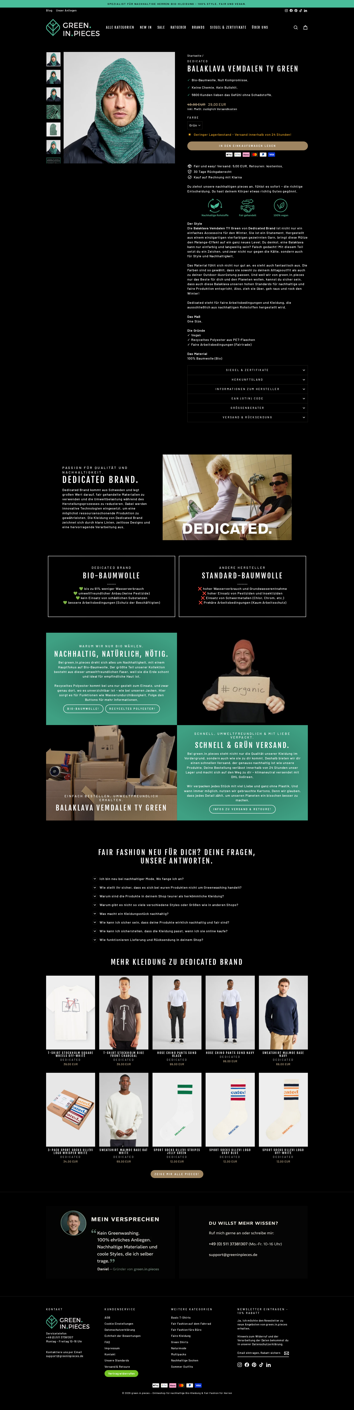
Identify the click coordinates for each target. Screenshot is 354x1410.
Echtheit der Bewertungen (123, 1335)
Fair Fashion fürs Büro (186, 1329)
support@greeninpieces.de (64, 1356)
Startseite (194, 55)
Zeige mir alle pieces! (177, 1174)
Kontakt (110, 1354)
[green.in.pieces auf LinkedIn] (268, 1365)
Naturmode (178, 1348)
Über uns (260, 27)
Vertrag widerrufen (121, 1373)
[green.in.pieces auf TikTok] (261, 1365)
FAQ (107, 1342)
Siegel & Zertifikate (228, 27)
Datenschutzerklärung (120, 1329)
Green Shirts (179, 1342)
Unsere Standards (117, 1360)
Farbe (193, 117)
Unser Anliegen (66, 10)
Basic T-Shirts (181, 1317)
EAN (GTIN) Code (248, 398)
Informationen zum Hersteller (248, 389)
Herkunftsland (247, 379)
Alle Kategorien (120, 27)
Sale (161, 27)
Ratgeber (179, 27)
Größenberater (247, 407)
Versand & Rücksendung (248, 417)
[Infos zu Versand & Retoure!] (242, 773)
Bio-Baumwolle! (83, 708)
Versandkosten (227, 109)
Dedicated (197, 61)
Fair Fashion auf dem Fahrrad (191, 1323)
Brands (198, 27)
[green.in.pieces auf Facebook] (247, 1365)
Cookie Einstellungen (119, 1323)
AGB (107, 1317)
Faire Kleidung (181, 1335)
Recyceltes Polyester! (132, 708)
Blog (49, 10)
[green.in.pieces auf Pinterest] (254, 1365)
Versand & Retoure (117, 1366)
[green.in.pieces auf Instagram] (239, 1365)
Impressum (112, 1348)
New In (146, 27)
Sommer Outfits (182, 1366)
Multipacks (178, 1354)
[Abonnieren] (286, 1353)
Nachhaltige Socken (184, 1360)
